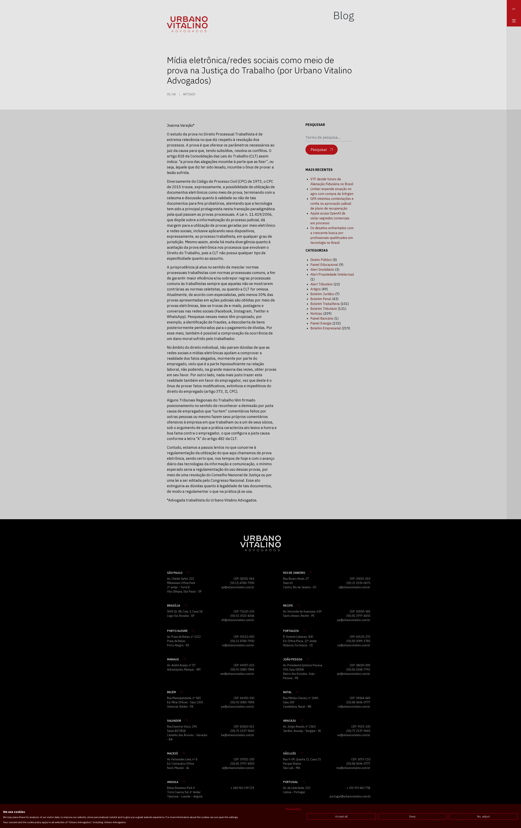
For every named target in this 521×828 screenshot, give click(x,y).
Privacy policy (293, 808)
